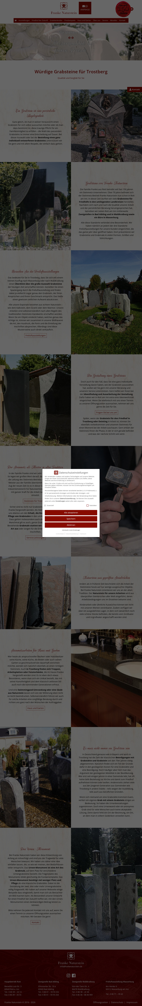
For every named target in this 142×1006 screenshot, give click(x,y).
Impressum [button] (83, 534)
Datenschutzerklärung (67, 498)
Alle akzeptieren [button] (71, 512)
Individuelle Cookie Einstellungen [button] (71, 530)
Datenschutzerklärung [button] (72, 534)
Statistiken (93, 505)
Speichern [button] (71, 518)
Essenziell (50, 505)
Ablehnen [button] (71, 525)
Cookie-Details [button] (60, 534)
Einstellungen (60, 501)
